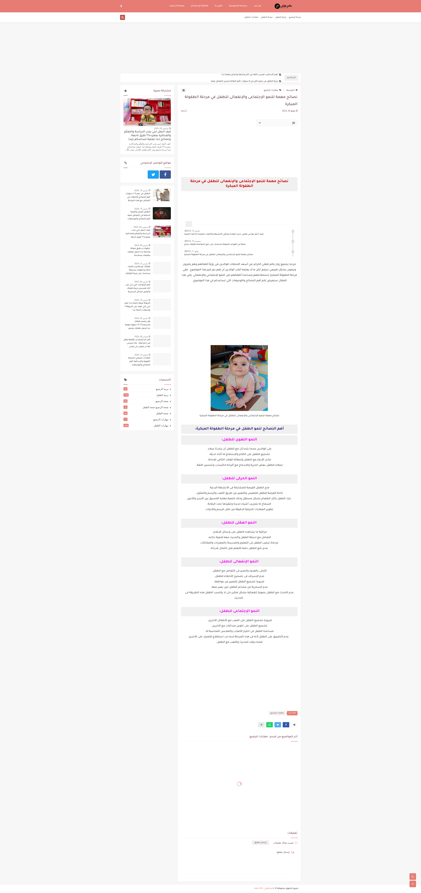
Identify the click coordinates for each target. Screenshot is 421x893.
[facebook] (121, 6)
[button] (286, 724)
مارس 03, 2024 (141, 281)
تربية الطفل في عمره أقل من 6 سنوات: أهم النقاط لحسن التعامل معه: (244, 78)
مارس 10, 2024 (141, 299)
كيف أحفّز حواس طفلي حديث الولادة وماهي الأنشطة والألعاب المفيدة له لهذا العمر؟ (224, 234)
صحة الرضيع (295, 17)
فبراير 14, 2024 (141, 354)
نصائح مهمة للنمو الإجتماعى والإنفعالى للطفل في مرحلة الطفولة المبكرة (218, 255)
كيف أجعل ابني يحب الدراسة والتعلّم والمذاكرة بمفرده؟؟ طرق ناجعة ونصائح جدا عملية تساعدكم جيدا (147, 135)
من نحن (257, 6)
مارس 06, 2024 (141, 245)
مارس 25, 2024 (141, 318)
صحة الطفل (267, 17)
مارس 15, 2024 (141, 208)
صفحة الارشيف (177, 6)
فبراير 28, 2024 (141, 336)
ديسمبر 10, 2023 (193, 241)
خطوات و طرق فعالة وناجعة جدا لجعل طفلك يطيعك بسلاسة (138, 252)
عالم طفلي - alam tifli (264, 888)
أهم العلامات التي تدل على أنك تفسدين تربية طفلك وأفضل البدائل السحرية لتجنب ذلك (137, 289)
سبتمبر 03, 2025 (161, 128)
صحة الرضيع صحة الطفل (147, 407)
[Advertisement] (210, 48)
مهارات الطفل (251, 17)
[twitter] (153, 174)
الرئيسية (290, 90)
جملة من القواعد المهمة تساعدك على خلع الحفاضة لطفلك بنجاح (215, 244)
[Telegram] (141, 174)
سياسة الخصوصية (238, 6)
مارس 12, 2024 (141, 263)
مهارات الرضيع (271, 90)
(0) (183, 111)
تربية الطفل (280, 17)
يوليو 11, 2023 (192, 251)
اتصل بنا (219, 6)
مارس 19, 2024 (141, 190)
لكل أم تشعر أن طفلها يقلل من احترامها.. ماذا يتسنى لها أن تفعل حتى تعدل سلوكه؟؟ (137, 344)
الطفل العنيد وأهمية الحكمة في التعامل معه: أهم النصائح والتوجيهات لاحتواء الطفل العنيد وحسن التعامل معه (137, 216)
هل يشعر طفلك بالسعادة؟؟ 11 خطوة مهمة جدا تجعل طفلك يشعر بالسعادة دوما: (137, 325)
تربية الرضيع (146, 389)
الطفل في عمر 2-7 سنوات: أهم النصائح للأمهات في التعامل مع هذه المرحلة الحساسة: (137, 198)
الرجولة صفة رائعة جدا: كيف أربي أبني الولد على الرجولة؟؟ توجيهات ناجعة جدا (137, 306)
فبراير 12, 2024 (193, 230)
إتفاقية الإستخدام (199, 6)
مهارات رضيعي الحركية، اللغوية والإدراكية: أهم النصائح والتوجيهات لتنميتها (139, 362)
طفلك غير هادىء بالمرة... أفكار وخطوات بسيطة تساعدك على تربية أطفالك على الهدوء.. (137, 270)
